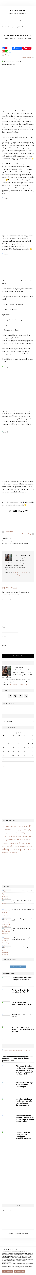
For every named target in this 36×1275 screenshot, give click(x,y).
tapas (20, 849)
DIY (8, 541)
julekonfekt (6, 836)
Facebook (24, 572)
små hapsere (21, 843)
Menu (19, 20)
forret (3, 830)
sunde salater (10, 846)
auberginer (13, 826)
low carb (24, 836)
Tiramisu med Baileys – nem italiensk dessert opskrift (24, 1084)
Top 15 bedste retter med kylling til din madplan (21, 978)
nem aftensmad (14, 839)
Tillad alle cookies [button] (19, 1271)
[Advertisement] (18, 793)
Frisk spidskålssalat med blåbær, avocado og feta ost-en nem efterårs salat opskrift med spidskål (25, 1070)
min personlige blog (14, 575)
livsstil (19, 836)
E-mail (4, 636)
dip (26, 826)
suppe (30, 846)
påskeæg (3, 843)
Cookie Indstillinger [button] (7, 1271)
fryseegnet (14, 830)
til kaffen (29, 850)
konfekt (11, 836)
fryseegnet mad (20, 830)
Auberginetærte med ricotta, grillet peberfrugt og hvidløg (23, 1029)
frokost (8, 829)
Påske (30, 839)
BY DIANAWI (18, 10)
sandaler (26, 543)
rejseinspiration (9, 843)
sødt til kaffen (15, 849)
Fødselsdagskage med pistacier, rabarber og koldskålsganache (23, 1135)
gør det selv (10, 543)
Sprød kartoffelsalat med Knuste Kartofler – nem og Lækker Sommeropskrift (25, 1102)
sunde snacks (18, 846)
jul (2, 836)
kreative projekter (18, 543)
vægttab (26, 852)
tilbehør (25, 849)
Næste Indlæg (26, 57)
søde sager (6, 849)
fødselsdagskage (27, 830)
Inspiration (12, 541)
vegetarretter (21, 852)
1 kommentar (27, 38)
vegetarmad (15, 852)
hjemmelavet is (28, 833)
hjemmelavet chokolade (18, 833)
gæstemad (4, 833)
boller (18, 826)
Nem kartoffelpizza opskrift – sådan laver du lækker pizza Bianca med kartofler (25, 1119)
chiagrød (23, 826)
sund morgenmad (24, 846)
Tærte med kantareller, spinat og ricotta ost (21, 991)
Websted (4, 646)
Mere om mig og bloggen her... (18, 684)
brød (20, 826)
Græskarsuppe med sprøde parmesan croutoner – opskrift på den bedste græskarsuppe (17, 1059)
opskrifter (24, 839)
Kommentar (6, 600)
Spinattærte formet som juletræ (21, 1016)
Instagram (16, 572)
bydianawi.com (23, 1234)
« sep (3, 766)
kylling (15, 836)
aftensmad (6, 826)
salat (15, 843)
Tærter (10, 852)
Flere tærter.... (6, 1040)
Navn (4, 627)
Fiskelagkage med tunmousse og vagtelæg (22, 1003)
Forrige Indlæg (9, 55)
